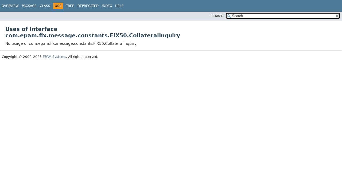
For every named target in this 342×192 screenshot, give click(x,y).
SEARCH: (217, 16)
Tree (70, 6)
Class (45, 6)
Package (29, 6)
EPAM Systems (54, 57)
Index (107, 6)
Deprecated (88, 6)
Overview (10, 6)
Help (119, 6)
